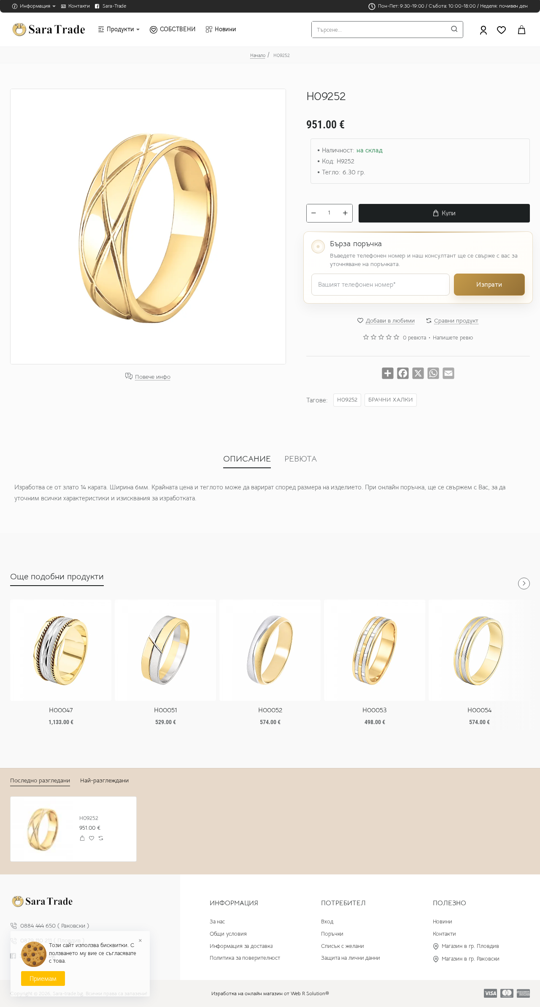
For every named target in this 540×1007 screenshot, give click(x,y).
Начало (257, 55)
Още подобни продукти (57, 576)
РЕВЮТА (300, 458)
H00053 (374, 710)
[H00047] (60, 650)
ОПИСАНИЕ (247, 458)
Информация (234, 903)
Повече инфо (152, 376)
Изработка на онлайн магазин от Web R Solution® (270, 993)
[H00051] (165, 650)
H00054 (479, 710)
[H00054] (479, 650)
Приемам (43, 978)
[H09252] (42, 829)
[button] (444, 213)
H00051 (165, 710)
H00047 (61, 710)
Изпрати (489, 284)
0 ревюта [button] (414, 337)
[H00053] (374, 650)
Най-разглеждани (104, 780)
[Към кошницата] (521, 29)
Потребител (343, 903)
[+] (345, 213)
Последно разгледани (40, 780)
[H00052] (270, 650)
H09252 (347, 399)
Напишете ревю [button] (453, 337)
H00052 (270, 710)
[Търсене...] (454, 30)
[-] (314, 213)
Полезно (449, 903)
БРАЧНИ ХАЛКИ (390, 399)
